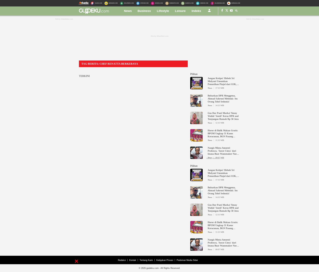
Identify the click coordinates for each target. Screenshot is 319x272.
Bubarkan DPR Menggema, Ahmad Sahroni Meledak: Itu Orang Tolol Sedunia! (223, 98)
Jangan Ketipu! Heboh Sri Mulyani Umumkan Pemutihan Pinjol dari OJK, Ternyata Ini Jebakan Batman (223, 81)
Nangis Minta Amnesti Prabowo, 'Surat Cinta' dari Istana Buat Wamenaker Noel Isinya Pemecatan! (222, 151)
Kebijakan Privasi (164, 260)
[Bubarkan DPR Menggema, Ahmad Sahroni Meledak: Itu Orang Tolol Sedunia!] (196, 105)
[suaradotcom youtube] (231, 11)
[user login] (209, 11)
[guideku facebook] (222, 11)
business (144, 11)
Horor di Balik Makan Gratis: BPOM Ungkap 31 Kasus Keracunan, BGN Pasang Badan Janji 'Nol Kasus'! (223, 133)
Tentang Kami (146, 260)
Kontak (132, 260)
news (128, 11)
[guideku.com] (94, 13)
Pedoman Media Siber (187, 260)
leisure (180, 11)
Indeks (196, 11)
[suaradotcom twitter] (226, 11)
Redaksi (122, 260)
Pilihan (194, 74)
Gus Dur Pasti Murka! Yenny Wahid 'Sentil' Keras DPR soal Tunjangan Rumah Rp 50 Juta (223, 116)
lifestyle (163, 11)
